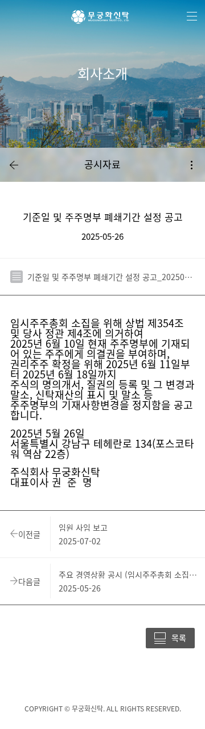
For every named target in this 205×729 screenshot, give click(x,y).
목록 (178, 637)
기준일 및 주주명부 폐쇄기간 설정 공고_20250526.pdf (111, 276)
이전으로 (13, 165)
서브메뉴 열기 (191, 165)
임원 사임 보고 (83, 527)
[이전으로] (13, 165)
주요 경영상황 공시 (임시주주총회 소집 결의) (128, 574)
